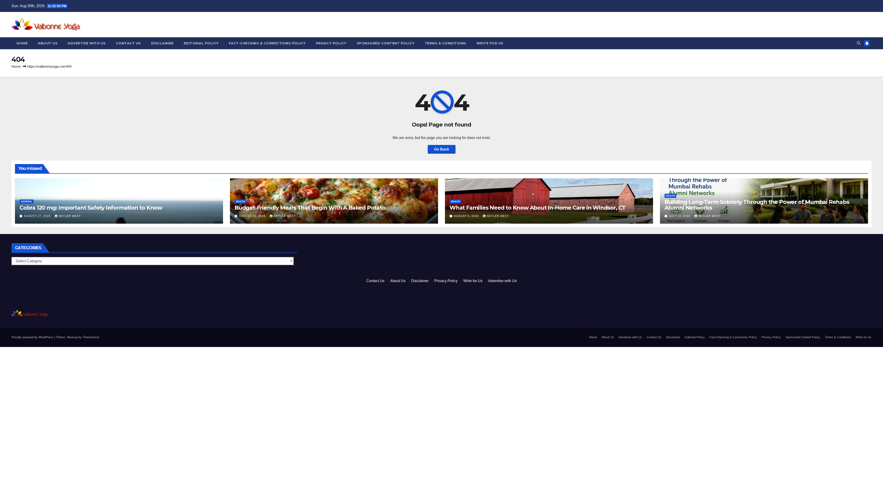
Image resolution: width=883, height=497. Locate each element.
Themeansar (91, 337)
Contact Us (128, 43)
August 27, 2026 (38, 216)
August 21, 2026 (253, 216)
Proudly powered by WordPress (32, 337)
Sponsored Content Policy (386, 43)
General (26, 201)
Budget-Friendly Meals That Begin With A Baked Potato (310, 207)
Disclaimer (162, 43)
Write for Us (489, 43)
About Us (47, 43)
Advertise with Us (87, 43)
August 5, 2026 (467, 216)
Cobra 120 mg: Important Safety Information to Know (91, 207)
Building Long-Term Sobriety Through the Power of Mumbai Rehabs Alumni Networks (757, 205)
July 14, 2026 (680, 216)
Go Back (441, 149)
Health (240, 201)
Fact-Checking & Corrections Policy (267, 43)
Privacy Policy (331, 43)
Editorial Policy (201, 43)
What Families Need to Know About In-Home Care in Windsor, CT (538, 207)
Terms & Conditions (445, 43)
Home (22, 43)
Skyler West (70, 216)
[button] (858, 43)
